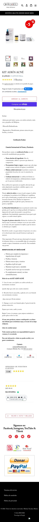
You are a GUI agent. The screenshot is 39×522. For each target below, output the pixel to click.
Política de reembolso (10, 495)
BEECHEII (22, 513)
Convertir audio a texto (16, 399)
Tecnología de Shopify (19, 515)
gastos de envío (9, 84)
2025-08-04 (8, 388)
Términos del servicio (10, 490)
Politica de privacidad (10, 501)
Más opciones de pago (19, 109)
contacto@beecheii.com (19, 347)
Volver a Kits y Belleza (21, 416)
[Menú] (35, 5)
